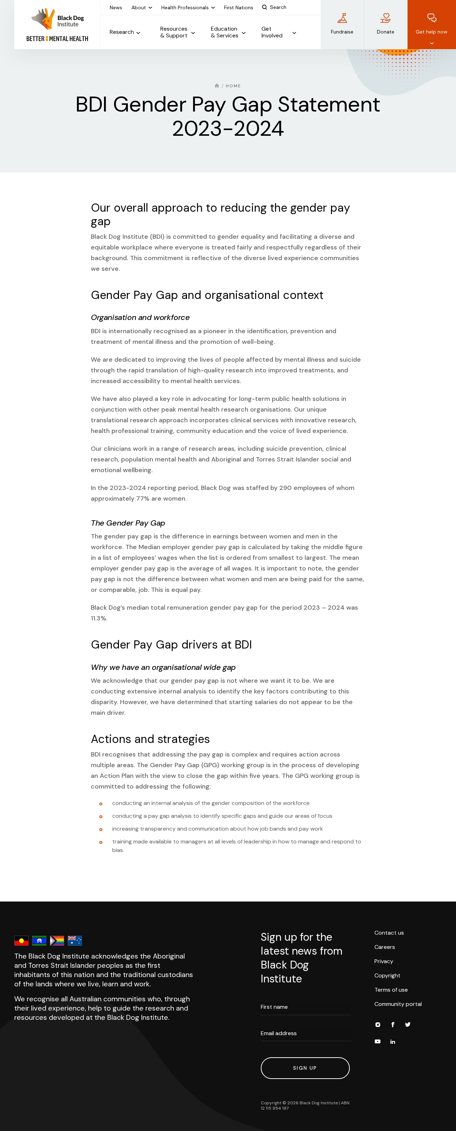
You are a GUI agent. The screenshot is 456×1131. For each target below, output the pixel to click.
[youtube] (377, 1042)
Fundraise (342, 32)
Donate (385, 32)
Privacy (383, 961)
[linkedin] (392, 1042)
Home (233, 86)
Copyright (387, 975)
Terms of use (391, 989)
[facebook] (392, 1025)
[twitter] (407, 1025)
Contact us (389, 932)
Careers (384, 947)
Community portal (398, 1004)
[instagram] (377, 1025)
